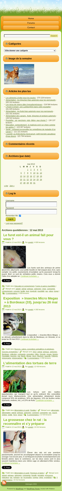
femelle (34, 475)
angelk (30, 242)
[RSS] (4, 482)
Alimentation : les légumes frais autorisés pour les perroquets (31, 100)
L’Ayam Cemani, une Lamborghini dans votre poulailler (28, 107)
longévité (33, 291)
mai (18, 356)
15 (28, 176)
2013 (34, 352)
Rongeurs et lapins (37, 473)
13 (21, 176)
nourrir (54, 413)
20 (21, 180)
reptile (10, 415)
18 (38, 176)
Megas (28, 356)
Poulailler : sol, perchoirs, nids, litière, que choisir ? (26, 120)
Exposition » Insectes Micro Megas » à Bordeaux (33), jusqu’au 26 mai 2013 (30, 302)
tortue (20, 415)
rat (21, 477)
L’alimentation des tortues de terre (29, 363)
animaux (30, 289)
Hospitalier (5, 356)
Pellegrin (54, 356)
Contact (31, 27)
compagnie (51, 289)
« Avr (6, 186)
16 (31, 176)
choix (44, 289)
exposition (30, 354)
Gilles (37, 354)
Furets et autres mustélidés (45, 286)
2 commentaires (33, 358)
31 (34, 183)
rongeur (35, 477)
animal (24, 289)
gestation (40, 475)
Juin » (11, 186)
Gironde (43, 354)
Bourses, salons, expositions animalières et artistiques (34, 349)
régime (4, 415)
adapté (18, 289)
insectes (13, 356)
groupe (49, 354)
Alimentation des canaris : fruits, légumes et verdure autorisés (31, 116)
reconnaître (27, 477)
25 (38, 180)
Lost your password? (14, 223)
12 (41, 173)
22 (28, 180)
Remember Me (12, 215)
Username (10, 201)
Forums (31, 23)
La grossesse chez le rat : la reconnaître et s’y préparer (24, 422)
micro (34, 356)
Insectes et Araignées (10, 352)
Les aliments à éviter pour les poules (21, 98)
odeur (51, 291)
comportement (7, 291)
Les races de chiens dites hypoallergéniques (24, 105)
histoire (55, 354)
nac (46, 291)
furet (27, 291)
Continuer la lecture (30, 276)
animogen (37, 289)
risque (56, 291)
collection (13, 354)
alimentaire (55, 410)
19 (41, 176)
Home (31, 18)
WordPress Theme (33, 488)
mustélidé (40, 291)
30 (31, 183)
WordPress (19, 488)
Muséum (40, 356)
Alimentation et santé (21, 410)
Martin (23, 356)
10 (34, 173)
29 (28, 183)
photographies (17, 358)
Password (10, 208)
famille (22, 291)
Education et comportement (24, 286)
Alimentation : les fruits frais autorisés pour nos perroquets (29, 111)
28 (24, 183)
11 (38, 173)
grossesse (49, 475)
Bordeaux (5, 354)
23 (31, 180)
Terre (15, 415)
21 (24, 180)
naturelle (47, 356)
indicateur (5, 477)
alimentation (6, 413)
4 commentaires (11, 293)
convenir (16, 291)
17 (34, 176)
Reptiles (33, 410)
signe (41, 477)
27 (21, 183)
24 (34, 180)
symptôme (48, 477)
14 (24, 176)
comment (35, 413)
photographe (6, 358)
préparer (16, 477)
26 (41, 180)
